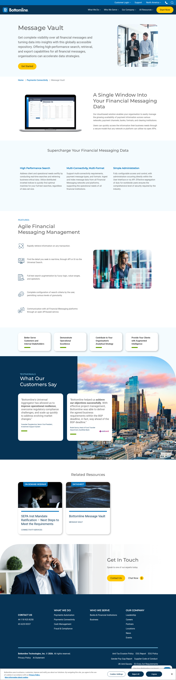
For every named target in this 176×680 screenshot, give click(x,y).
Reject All (135, 674)
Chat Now (133, 578)
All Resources (145, 10)
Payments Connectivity (37, 80)
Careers (129, 619)
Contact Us (116, 578)
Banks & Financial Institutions (103, 615)
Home (21, 80)
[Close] (172, 674)
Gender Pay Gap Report (121, 659)
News (128, 633)
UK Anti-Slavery (125, 664)
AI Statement (39, 658)
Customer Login (122, 2)
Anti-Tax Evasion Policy (123, 653)
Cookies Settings (116, 674)
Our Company (128, 10)
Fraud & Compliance (63, 628)
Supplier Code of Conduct (145, 659)
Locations (130, 628)
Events (129, 637)
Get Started (27, 66)
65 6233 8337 (24, 624)
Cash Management (62, 624)
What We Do (94, 10)
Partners (129, 624)
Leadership (131, 615)
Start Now (165, 9)
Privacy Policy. (34, 675)
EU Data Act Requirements (146, 664)
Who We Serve (111, 10)
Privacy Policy (24, 658)
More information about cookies (16, 677)
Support (138, 2)
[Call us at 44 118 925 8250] (166, 2)
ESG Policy (153, 653)
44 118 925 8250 (25, 619)
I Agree (154, 674)
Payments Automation (64, 615)
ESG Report (141, 653)
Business (94, 619)
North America (152, 2)
